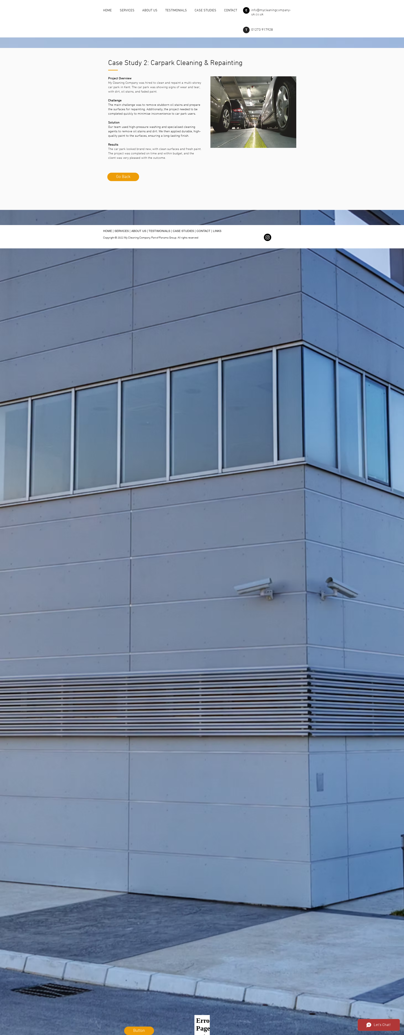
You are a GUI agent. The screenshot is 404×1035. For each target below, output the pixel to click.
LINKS (217, 231)
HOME (107, 231)
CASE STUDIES (183, 231)
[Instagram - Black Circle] (267, 237)
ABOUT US (138, 231)
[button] (246, 10)
